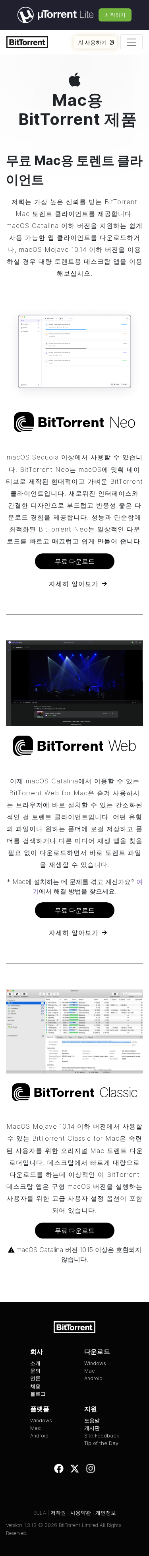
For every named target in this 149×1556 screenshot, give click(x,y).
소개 (35, 1363)
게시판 (92, 1428)
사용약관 (80, 1513)
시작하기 (115, 15)
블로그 (38, 1394)
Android (93, 1378)
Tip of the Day (101, 1443)
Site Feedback (101, 1436)
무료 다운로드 (75, 561)
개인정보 (105, 1513)
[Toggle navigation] (131, 42)
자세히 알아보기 (74, 584)
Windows (95, 1363)
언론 (35, 1378)
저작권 (58, 1513)
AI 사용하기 (92, 42)
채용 (35, 1386)
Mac (89, 1371)
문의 (35, 1371)
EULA (39, 1513)
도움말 (92, 1421)
